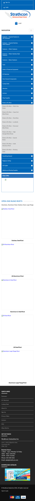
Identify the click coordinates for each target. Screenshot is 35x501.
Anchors (4, 93)
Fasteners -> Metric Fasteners (9, 49)
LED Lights (5, 165)
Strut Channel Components (9, 79)
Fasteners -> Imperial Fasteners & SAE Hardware (10, 37)
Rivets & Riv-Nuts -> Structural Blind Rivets (10, 127)
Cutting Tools (5, 83)
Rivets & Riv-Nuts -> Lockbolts (10, 122)
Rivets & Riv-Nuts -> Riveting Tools (9, 150)
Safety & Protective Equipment (10, 69)
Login (6, 7)
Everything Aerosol (7, 156)
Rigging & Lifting (6, 160)
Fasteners (4, 396)
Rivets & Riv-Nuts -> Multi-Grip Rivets (10, 107)
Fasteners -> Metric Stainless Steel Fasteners (11, 54)
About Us (4, 408)
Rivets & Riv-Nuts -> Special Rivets (9, 138)
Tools (3, 64)
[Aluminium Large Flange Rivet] (17, 365)
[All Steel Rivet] (17, 330)
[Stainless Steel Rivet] (17, 223)
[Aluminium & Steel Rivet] (17, 294)
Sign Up (7, 2)
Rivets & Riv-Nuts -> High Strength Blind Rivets (9, 132)
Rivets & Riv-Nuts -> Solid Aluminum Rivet (9, 144)
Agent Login (4, 491)
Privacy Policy (5, 416)
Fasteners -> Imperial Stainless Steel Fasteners (10, 43)
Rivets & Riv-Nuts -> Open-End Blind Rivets (10, 113)
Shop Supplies (6, 98)
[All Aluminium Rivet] (17, 259)
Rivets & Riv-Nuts (6, 102)
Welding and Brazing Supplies (10, 170)
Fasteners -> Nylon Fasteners (9, 60)
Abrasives (4, 88)
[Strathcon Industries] (17, 15)
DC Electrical (5, 74)
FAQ (2, 424)
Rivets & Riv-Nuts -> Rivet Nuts (10, 118)
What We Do (5, 428)
